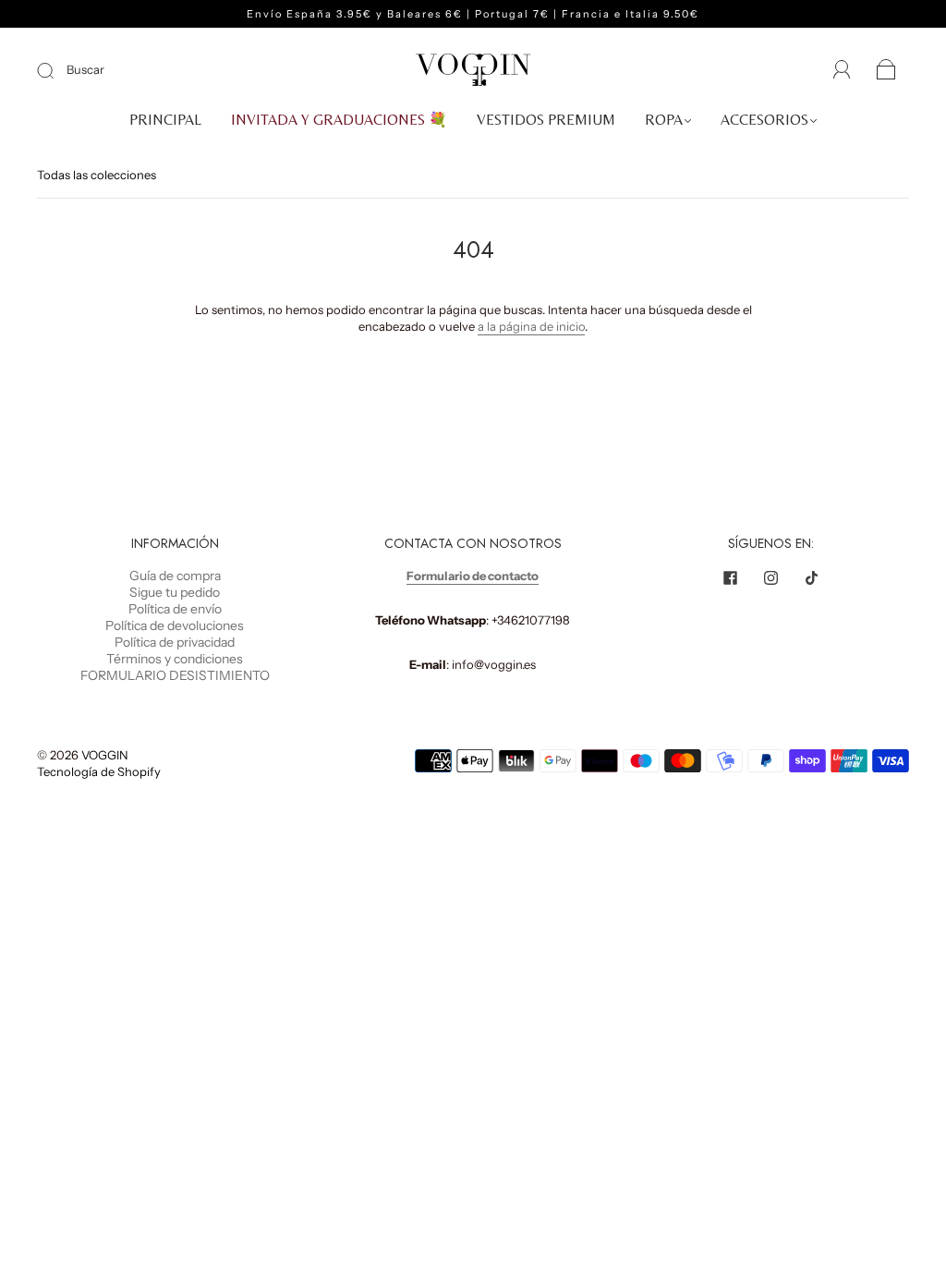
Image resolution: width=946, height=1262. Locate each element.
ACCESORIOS (764, 119)
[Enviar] (57, 70)
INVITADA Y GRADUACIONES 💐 (339, 119)
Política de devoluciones (174, 625)
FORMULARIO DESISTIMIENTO (175, 675)
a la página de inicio (531, 326)
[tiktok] (812, 578)
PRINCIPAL (165, 119)
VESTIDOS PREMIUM (546, 119)
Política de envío (175, 609)
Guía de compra (175, 575)
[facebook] (730, 578)
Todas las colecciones (96, 174)
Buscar (85, 69)
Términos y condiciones (174, 658)
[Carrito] (886, 71)
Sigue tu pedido (174, 592)
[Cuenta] (842, 70)
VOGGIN (104, 754)
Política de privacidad (175, 642)
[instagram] (771, 578)
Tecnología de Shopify (99, 771)
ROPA (664, 119)
